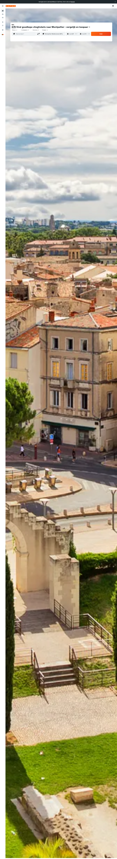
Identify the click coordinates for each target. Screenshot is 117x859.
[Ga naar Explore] (3, 22)
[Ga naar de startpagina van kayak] (11, 6)
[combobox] (15, 30)
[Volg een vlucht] (3, 25)
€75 (14, 27)
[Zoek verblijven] (3, 14)
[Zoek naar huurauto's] (3, 17)
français (73, 1)
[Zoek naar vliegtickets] (3, 10)
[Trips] (3, 30)
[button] (115, 2)
